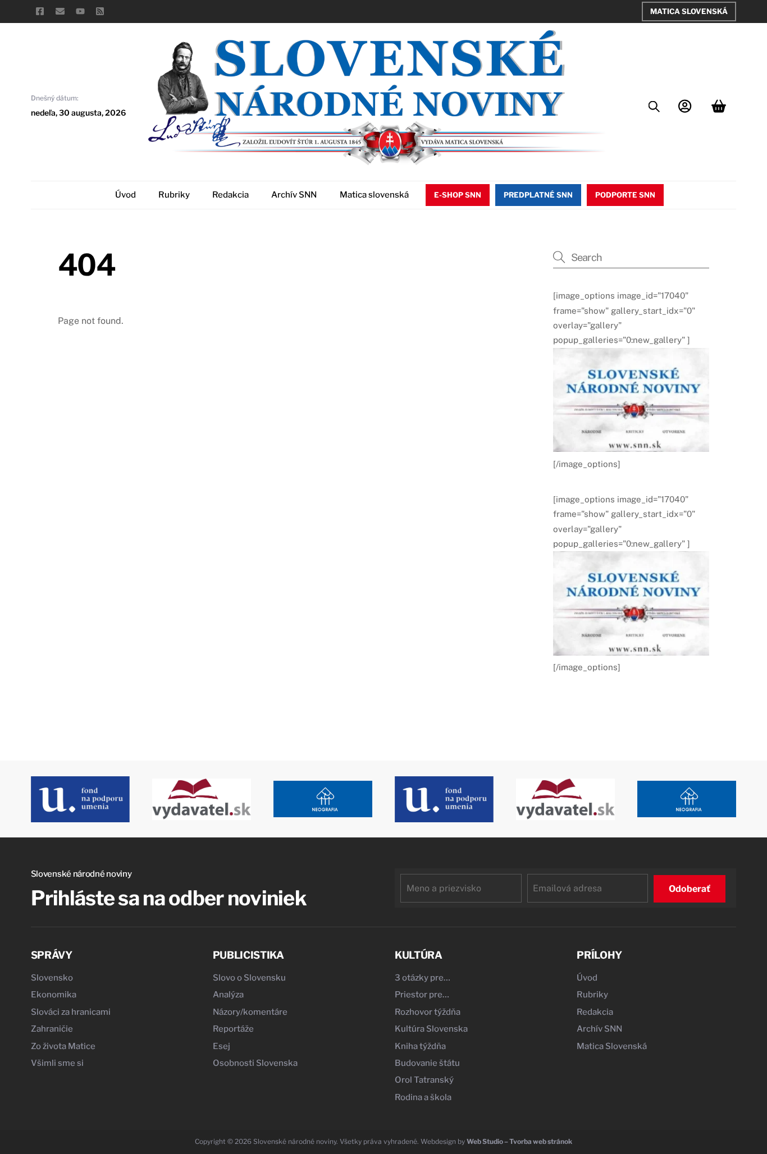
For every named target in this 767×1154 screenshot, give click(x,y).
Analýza (228, 995)
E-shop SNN (457, 194)
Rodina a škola (423, 1097)
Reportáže (233, 1029)
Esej (221, 1046)
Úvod (125, 195)
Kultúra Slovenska (431, 1029)
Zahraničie (52, 1029)
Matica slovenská (374, 195)
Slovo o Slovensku (249, 978)
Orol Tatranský (424, 1080)
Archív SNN (294, 195)
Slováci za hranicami (71, 1012)
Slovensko (52, 978)
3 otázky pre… (422, 978)
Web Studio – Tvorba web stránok (519, 1141)
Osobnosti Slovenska (255, 1063)
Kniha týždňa (420, 1046)
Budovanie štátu (427, 1063)
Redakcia (230, 195)
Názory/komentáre (250, 1012)
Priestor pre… (422, 995)
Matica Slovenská (689, 11)
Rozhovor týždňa (427, 1012)
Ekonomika (53, 995)
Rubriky (174, 195)
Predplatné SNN (538, 194)
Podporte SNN (625, 194)
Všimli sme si (57, 1063)
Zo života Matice (63, 1046)
